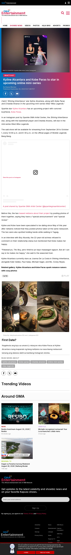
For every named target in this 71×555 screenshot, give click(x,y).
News (49, 525)
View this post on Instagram (12, 177)
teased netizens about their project (34, 213)
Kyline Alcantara (20, 108)
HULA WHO (46, 26)
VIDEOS (28, 26)
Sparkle (50, 542)
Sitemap (37, 532)
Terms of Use (28, 513)
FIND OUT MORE (45, 552)
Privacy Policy (41, 513)
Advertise (37, 525)
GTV (58, 537)
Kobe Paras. (16, 112)
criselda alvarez (38, 362)
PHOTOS (36, 26)
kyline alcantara (9, 362)
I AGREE (26, 552)
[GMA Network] (3, 2)
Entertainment (11, 3)
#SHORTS (56, 26)
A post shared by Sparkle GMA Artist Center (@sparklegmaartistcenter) (34, 206)
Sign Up (35, 508)
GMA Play (59, 533)
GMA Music (60, 525)
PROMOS (66, 26)
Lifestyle (50, 532)
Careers (37, 528)
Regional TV (51, 539)
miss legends (8, 366)
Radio (49, 535)
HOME (5, 26)
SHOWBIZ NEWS (16, 26)
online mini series (55, 362)
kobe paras (24, 362)
